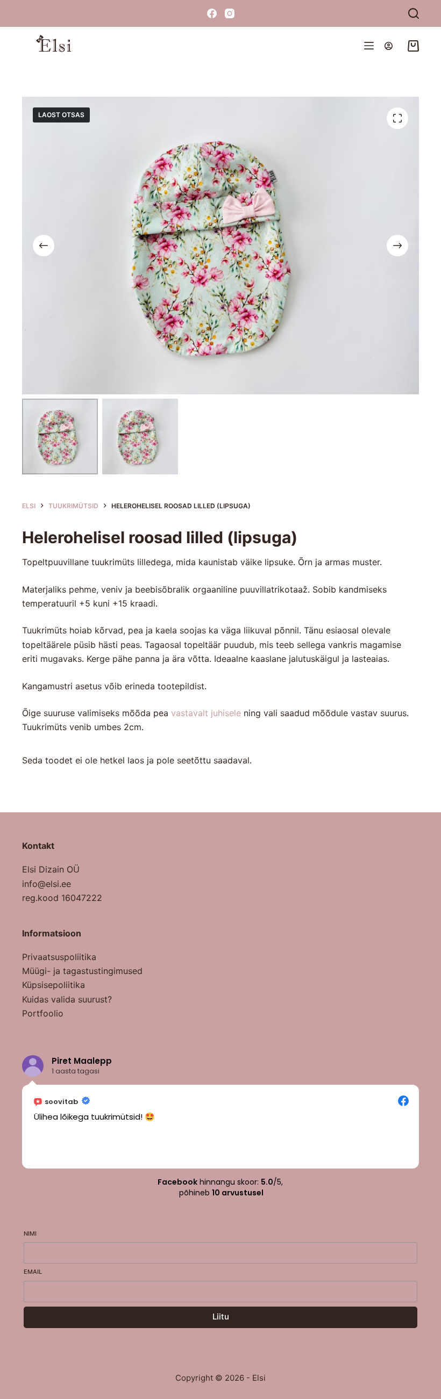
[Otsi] (413, 13)
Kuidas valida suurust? (67, 999)
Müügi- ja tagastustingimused (82, 970)
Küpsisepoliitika (53, 984)
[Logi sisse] (389, 46)
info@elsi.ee (46, 883)
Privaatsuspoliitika (59, 956)
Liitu (220, 1316)
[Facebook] (212, 13)
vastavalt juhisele (206, 713)
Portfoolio (42, 1013)
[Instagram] (229, 13)
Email (33, 1271)
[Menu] (369, 46)
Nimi (30, 1233)
